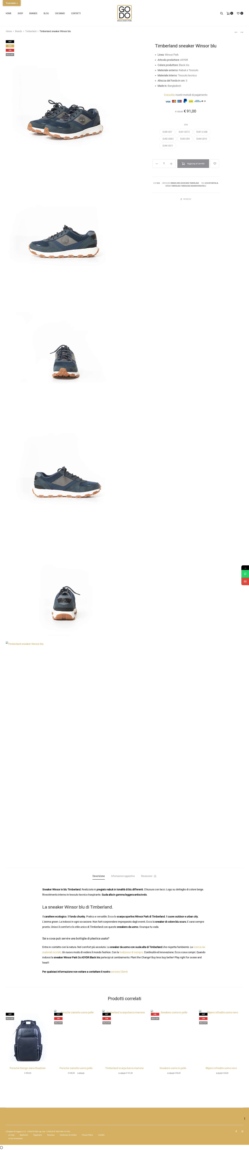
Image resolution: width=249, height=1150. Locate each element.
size (186, 125)
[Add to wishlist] (214, 163)
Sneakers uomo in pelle (173, 1068)
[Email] (245, 581)
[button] (167, 132)
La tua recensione (15, 1138)
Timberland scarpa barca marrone (124, 1068)
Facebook (187, 199)
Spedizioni (24, 1135)
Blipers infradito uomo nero (221, 1068)
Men (178, 183)
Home (8, 13)
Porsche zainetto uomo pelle (76, 1068)
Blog (46, 13)
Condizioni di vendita (68, 1135)
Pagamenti (37, 1135)
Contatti (76, 13)
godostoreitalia (211, 183)
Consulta (169, 94)
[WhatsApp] (245, 574)
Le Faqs (11, 1135)
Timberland (30, 31)
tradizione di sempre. (131, 952)
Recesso (50, 1135)
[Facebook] (236, 1131)
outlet (168, 186)
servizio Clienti (119, 971)
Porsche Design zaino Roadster (28, 1068)
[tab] (98, 876)
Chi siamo (60, 13)
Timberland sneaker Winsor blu (193, 186)
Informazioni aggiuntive (123, 876)
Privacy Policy (87, 1135)
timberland (176, 186)
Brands (33, 13)
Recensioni (148, 876)
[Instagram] (242, 1131)
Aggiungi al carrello (196, 163)
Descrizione (99, 876)
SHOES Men (185, 183)
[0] (228, 13)
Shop (20, 13)
